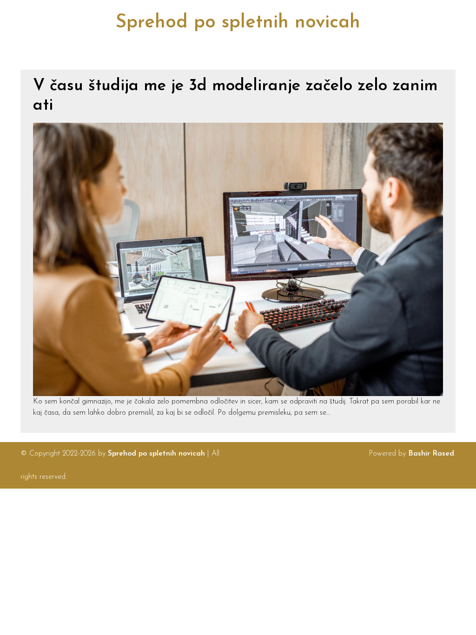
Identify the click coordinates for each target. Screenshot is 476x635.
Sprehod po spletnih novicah (238, 22)
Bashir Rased (431, 453)
